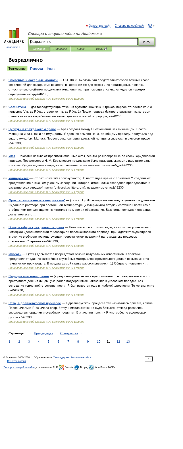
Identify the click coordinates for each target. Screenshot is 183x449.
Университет (18, 178)
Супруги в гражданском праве (32, 129)
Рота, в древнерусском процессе (34, 303)
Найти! (146, 42)
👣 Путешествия (16, 361)
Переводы (60, 48)
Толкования (38, 48)
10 (98, 341)
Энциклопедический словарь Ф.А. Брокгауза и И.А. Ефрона (46, 98)
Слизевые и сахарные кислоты (33, 80)
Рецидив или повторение (28, 276)
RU (150, 25)
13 (128, 341)
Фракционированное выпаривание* (36, 200)
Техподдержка (61, 357)
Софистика (17, 107)
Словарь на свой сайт (129, 25)
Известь (14, 254)
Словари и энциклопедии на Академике (65, 33)
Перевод (36, 68)
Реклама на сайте (81, 357)
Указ (11, 156)
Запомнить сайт (99, 25)
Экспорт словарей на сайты (19, 367)
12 (118, 341)
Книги (81, 48)
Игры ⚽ (101, 48)
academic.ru (13, 47)
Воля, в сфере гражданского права (36, 227)
